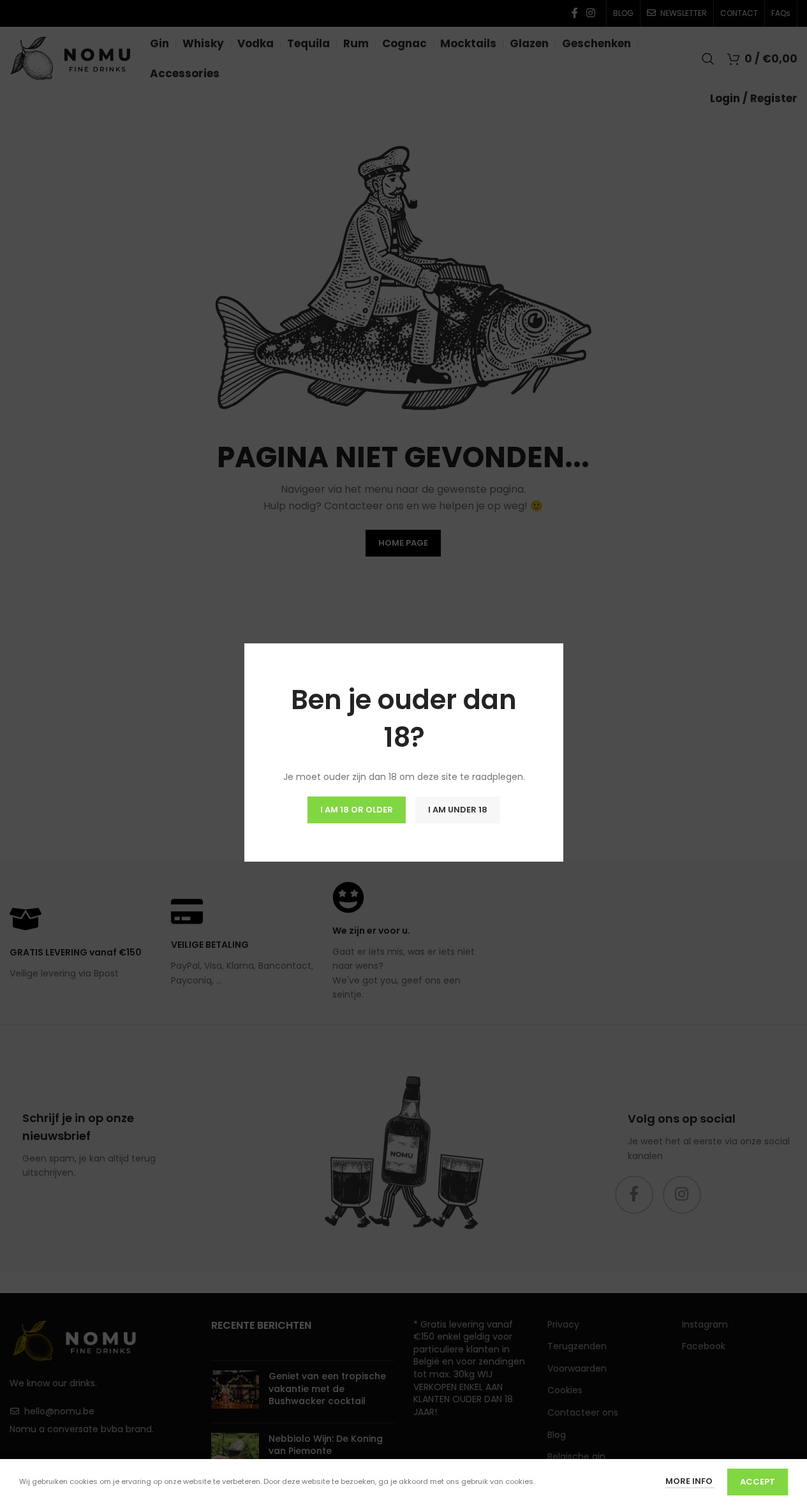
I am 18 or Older (356, 810)
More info (689, 1481)
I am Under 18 (457, 810)
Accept (757, 1482)
